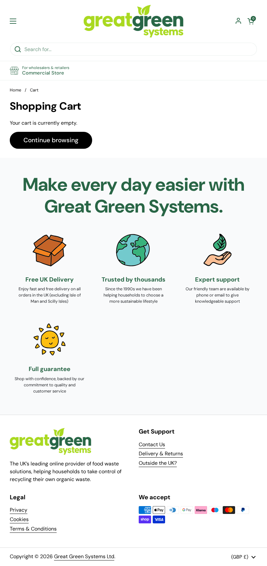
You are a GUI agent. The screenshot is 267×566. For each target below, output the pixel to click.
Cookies (19, 519)
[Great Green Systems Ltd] (133, 21)
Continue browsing (50, 140)
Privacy (18, 509)
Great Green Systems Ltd (84, 556)
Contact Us (152, 444)
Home (15, 90)
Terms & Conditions (33, 528)
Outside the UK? (158, 463)
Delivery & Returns (161, 453)
